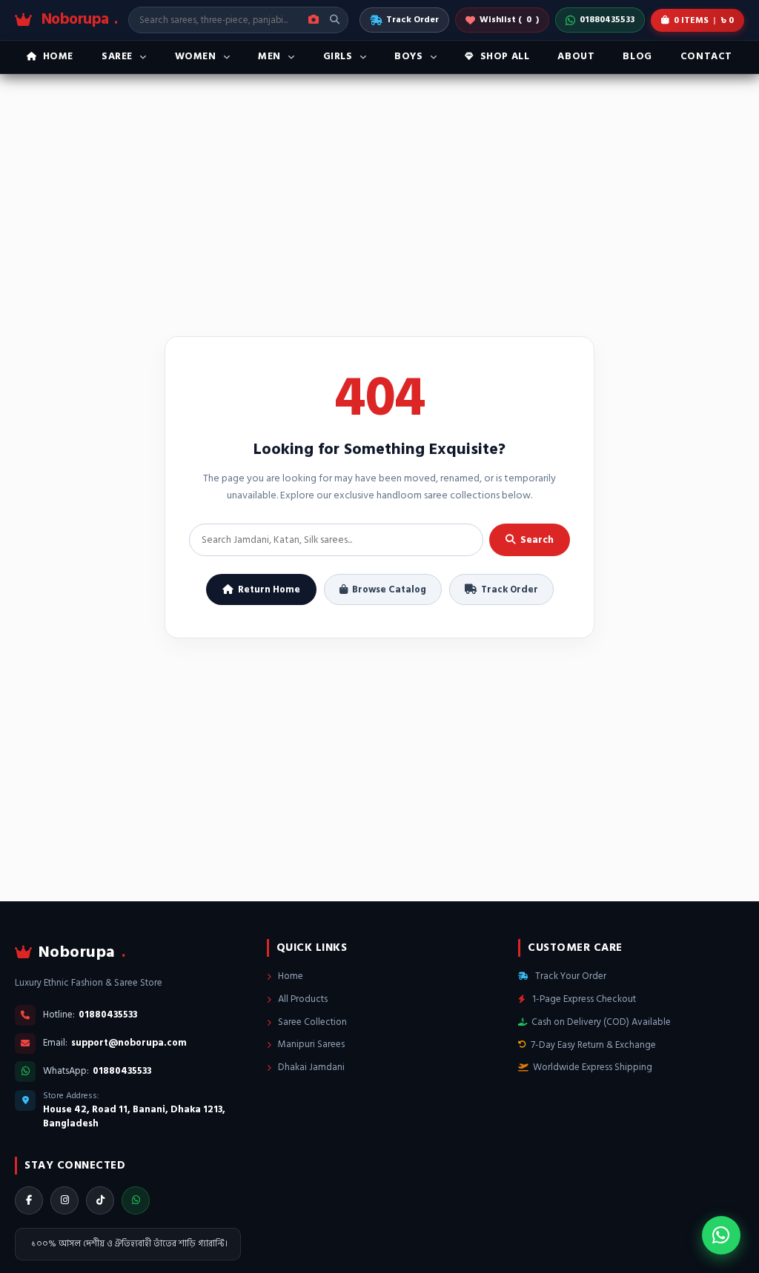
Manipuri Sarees (310, 1044)
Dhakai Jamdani (310, 1067)
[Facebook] (29, 1200)
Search (537, 540)
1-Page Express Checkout (583, 999)
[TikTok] (100, 1200)
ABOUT (575, 56)
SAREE (117, 56)
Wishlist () (509, 20)
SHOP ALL (505, 56)
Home (289, 976)
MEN (269, 56)
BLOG (637, 56)
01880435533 (607, 20)
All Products (302, 999)
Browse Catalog (389, 589)
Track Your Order (569, 976)
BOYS (408, 56)
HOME (58, 56)
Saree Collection (311, 1022)
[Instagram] (64, 1200)
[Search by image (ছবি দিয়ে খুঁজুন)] (313, 20)
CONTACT (706, 56)
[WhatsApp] (136, 1200)
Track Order (412, 20)
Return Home (269, 589)
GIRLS (338, 56)
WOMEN (195, 56)
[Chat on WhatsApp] (721, 1235)
